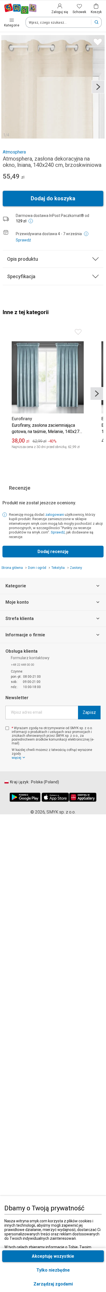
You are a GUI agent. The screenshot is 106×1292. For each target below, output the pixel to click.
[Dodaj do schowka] (96, 40)
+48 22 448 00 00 (22, 665)
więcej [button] (16, 758)
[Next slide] (98, 86)
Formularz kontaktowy (30, 658)
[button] (53, 1284)
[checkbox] (7, 728)
